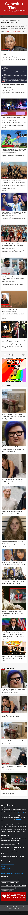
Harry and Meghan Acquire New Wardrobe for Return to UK (13, 852)
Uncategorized (5, 890)
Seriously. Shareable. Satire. (9, 906)
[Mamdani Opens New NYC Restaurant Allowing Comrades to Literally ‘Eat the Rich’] (14, 329)
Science (7, 49)
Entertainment (5, 882)
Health (17, 882)
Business (3, 273)
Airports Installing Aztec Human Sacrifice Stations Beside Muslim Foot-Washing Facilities (12, 848)
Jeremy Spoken (5, 743)
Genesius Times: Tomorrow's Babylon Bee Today (12, 873)
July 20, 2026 (13, 215)
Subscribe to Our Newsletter (7, 864)
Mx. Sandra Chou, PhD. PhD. (7, 692)
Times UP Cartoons (5, 868)
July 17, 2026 (13, 281)
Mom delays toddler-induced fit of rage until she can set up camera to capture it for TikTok (13, 843)
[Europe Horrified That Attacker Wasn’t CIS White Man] (14, 107)
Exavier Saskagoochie (6, 56)
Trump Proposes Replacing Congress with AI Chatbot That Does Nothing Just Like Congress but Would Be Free (13, 86)
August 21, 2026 (11, 743)
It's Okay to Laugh (5, 870)
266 (22, 354)
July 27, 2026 (13, 120)
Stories (3, 686)
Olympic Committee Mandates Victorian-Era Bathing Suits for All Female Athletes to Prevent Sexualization (13, 245)
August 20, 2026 (14, 794)
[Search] (26, 16)
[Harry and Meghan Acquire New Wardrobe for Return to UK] (14, 756)
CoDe (25, 912)
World (8, 114)
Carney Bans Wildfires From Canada (11, 309)
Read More (4, 62)
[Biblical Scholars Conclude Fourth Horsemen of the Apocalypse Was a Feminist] (14, 781)
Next (25, 354)
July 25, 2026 (13, 183)
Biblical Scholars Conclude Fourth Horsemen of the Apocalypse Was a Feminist (13, 857)
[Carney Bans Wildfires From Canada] (14, 299)
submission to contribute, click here (17, 812)
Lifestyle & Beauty (5, 885)
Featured (12, 882)
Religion (8, 273)
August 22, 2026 (16, 692)
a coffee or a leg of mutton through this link (13, 31)
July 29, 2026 (13, 56)
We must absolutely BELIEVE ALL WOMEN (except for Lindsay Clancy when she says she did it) (13, 839)
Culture (3, 240)
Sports (7, 240)
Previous (4, 354)
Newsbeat (4, 114)
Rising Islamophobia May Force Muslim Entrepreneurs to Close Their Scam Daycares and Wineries (13, 278)
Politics (3, 49)
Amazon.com (18, 819)
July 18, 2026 (13, 248)
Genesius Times (14, 6)
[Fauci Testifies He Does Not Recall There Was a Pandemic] (14, 42)
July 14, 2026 (13, 343)
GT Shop (3, 866)
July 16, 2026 (13, 311)
